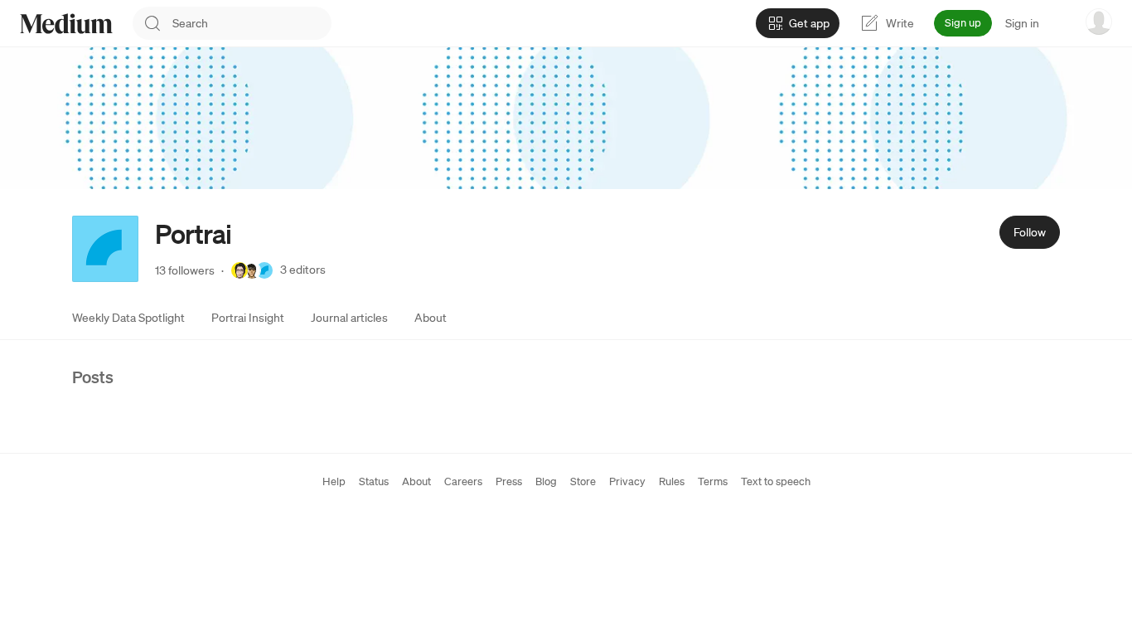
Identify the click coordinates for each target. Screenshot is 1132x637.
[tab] (128, 317)
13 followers (185, 270)
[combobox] (251, 23)
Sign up (963, 23)
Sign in (1022, 23)
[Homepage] (66, 23)
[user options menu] (1099, 21)
